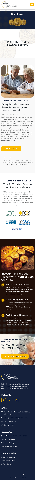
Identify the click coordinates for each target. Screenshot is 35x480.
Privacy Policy (12, 477)
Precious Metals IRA (10, 446)
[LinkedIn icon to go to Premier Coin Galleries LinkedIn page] (16, 400)
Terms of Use (23, 477)
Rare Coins (7, 464)
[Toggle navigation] (32, 4)
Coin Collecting (8, 443)
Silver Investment (9, 460)
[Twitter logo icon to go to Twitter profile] (10, 400)
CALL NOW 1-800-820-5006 (15, 356)
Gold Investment (9, 457)
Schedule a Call (11, 148)
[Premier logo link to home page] (9, 4)
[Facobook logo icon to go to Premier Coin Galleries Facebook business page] (3, 400)
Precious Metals (9, 439)
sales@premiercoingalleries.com (16, 418)
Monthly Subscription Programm (15, 436)
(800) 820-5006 (10, 421)
